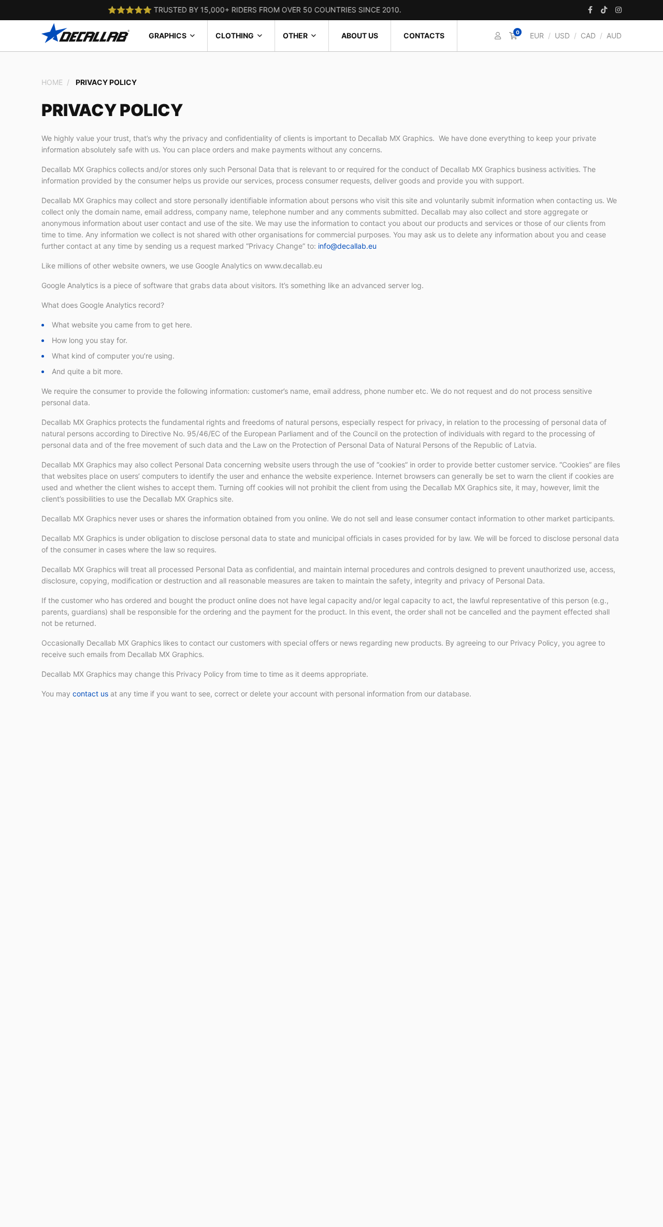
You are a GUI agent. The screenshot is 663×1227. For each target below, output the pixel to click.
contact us (90, 693)
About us (359, 35)
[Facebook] (590, 9)
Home (52, 82)
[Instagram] (618, 9)
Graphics (167, 35)
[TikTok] (604, 9)
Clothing (234, 35)
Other (295, 35)
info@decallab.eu (347, 245)
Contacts (423, 35)
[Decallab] (85, 33)
